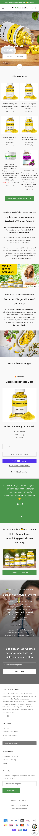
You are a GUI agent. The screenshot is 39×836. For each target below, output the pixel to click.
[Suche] (32, 8)
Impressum (6, 728)
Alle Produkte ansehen (19, 198)
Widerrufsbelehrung (9, 735)
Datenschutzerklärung (10, 731)
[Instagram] (8, 715)
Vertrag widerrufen (11, 743)
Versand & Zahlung (9, 760)
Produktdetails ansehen (19, 472)
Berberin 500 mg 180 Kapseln (19, 426)
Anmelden (19, 671)
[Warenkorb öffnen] (36, 8)
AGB (4, 739)
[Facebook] (3, 715)
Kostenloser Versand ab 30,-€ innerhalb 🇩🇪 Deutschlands (19, 2)
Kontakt (5, 763)
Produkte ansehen (15, 56)
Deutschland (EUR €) (18, 801)
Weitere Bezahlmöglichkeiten (19, 466)
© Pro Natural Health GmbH (19, 806)
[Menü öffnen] (3, 8)
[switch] (34, 833)
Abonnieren (11, 790)
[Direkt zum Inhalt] (19, 66)
